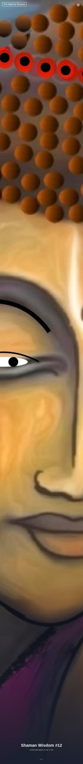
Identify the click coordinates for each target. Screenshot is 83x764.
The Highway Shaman (14, 4)
